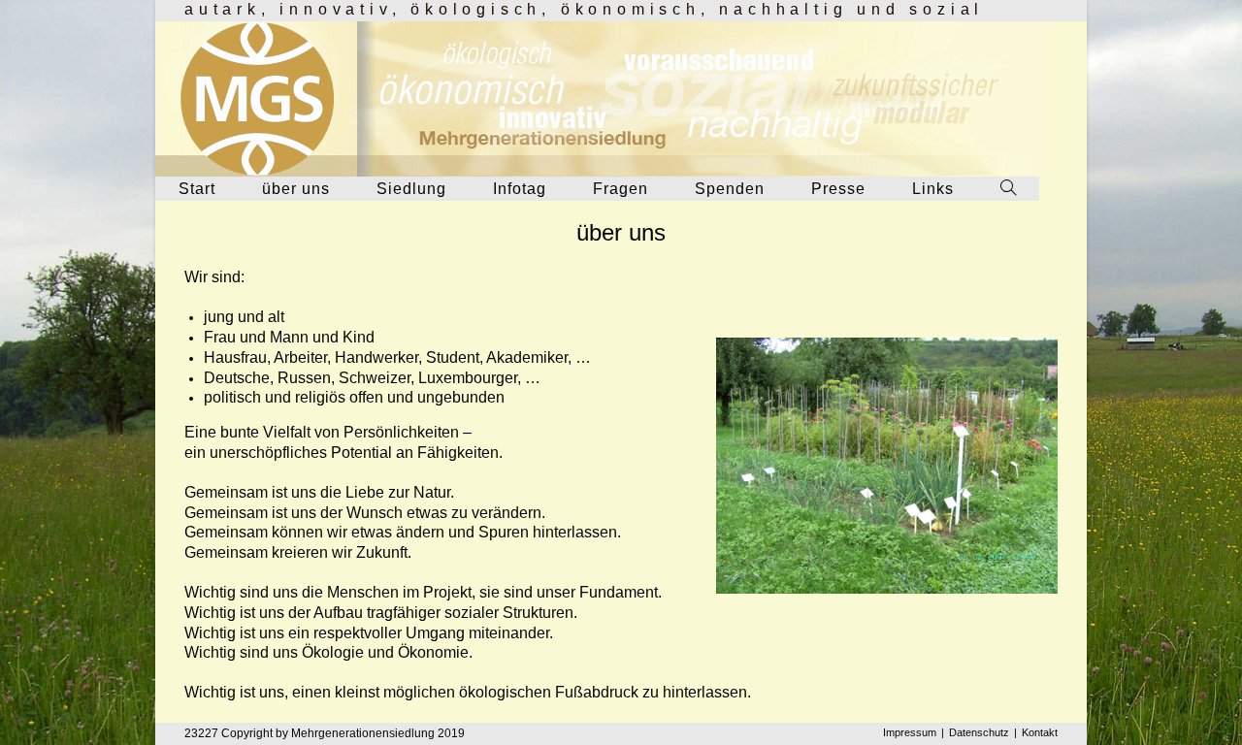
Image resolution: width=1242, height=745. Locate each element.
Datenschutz (979, 732)
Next (1091, 460)
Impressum (909, 732)
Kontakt (1040, 732)
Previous (682, 454)
